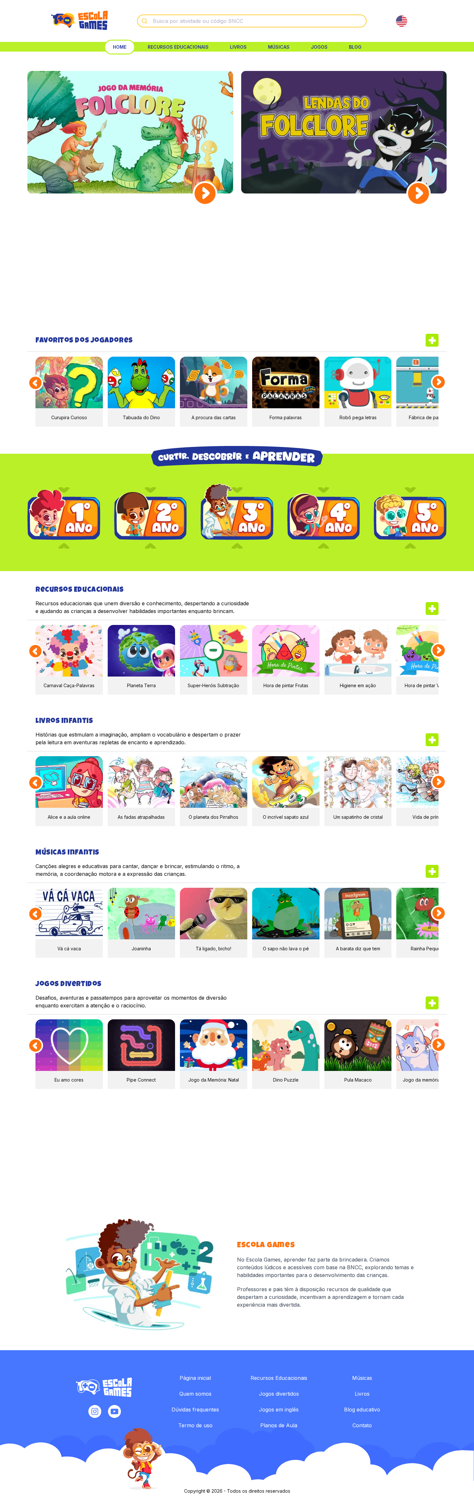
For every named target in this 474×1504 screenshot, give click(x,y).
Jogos (319, 47)
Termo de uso (195, 1425)
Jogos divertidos (279, 1393)
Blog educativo (362, 1409)
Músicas (279, 47)
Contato (362, 1425)
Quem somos (195, 1393)
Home (119, 47)
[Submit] (145, 21)
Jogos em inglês (279, 1409)
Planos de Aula (278, 1425)
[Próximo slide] (439, 382)
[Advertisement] (237, 269)
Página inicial (195, 1378)
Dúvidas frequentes (195, 1409)
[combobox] (252, 21)
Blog (355, 47)
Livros (238, 47)
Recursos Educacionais (178, 47)
